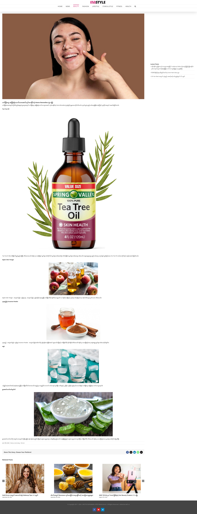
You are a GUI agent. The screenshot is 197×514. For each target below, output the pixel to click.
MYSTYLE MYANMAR (88, 506)
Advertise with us (125, 506)
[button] (135, 6)
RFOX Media (98, 506)
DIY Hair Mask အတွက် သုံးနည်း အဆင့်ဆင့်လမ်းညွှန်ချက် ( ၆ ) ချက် (168, 76)
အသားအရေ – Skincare (19, 443)
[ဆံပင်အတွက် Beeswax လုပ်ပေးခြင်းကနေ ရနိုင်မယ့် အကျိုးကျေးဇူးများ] (25, 464)
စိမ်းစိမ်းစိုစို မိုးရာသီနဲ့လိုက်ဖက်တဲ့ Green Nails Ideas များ (165, 72)
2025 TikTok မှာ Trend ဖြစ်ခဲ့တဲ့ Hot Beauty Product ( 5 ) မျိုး (70, 495)
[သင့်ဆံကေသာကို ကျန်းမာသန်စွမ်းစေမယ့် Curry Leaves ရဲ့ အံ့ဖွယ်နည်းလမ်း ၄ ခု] (121, 464)
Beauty (12, 443)
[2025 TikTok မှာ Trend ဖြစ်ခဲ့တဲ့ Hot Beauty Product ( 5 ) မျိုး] (73, 464)
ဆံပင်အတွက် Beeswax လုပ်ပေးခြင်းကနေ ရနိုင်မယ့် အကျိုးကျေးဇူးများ (23, 495)
